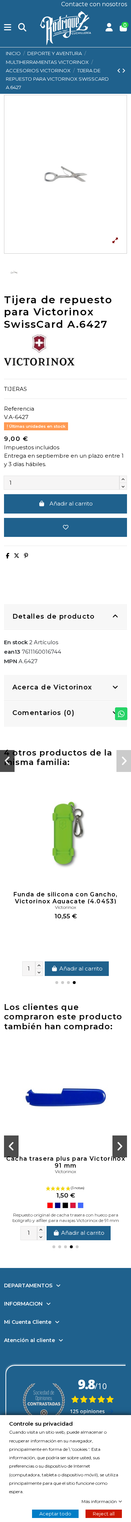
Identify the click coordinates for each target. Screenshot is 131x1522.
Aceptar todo (55, 1513)
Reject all (104, 1513)
